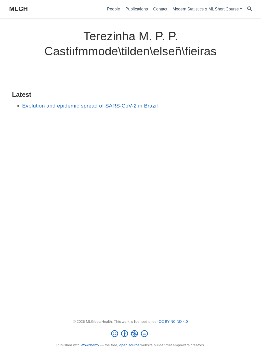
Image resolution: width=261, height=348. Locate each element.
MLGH (18, 8)
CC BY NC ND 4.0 (173, 321)
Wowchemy (90, 345)
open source (129, 345)
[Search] (249, 9)
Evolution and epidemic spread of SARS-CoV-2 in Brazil (90, 106)
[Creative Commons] (130, 333)
